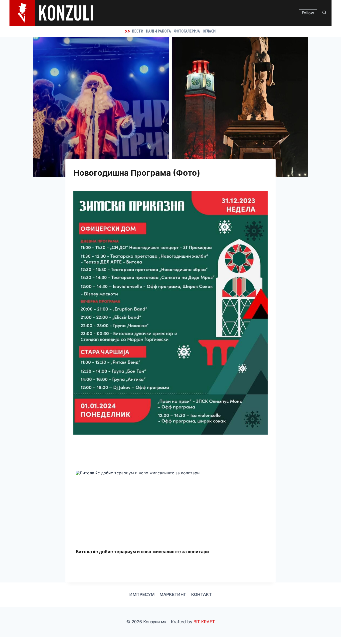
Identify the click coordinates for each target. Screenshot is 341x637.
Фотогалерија (187, 31)
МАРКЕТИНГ (173, 594)
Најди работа (158, 31)
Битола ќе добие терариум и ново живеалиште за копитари (142, 551)
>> (127, 31)
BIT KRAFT (204, 621)
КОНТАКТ (201, 594)
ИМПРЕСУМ (142, 594)
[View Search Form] (326, 13)
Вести (137, 31)
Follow (308, 12)
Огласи (209, 31)
